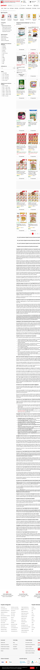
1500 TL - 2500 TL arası (6, 90)
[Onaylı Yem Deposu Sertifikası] (28, 662)
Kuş (8, 8)
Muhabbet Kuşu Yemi (24, 625)
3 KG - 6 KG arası (5, 77)
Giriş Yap (24, 5)
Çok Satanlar (22, 8)
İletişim (2, 650)
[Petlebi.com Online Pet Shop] (4, 5)
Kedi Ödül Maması (4, 617)
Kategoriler (3, 22)
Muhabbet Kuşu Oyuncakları (25, 626)
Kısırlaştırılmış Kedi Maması (5, 610)
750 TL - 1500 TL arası (6, 88)
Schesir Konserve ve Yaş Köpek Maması (29, 317)
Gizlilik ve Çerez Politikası (30, 652)
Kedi (2, 8)
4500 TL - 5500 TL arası (6, 94)
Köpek (5, 8)
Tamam (32, 667)
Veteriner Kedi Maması (24, 628)
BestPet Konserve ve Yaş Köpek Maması (26, 318)
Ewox (3, 54)
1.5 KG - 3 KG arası (5, 75)
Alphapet (4, 45)
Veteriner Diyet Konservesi (7, 30)
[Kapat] (38, 1)
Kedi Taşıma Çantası (4, 619)
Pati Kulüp (34, 8)
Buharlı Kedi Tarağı (14, 624)
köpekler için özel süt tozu (27, 577)
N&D (3, 63)
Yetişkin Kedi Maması (4, 612)
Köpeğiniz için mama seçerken (21, 284)
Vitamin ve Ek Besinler (5, 40)
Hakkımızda (3, 642)
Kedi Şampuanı (13, 620)
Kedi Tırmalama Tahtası (5, 624)
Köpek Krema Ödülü (4, 631)
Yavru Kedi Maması (4, 608)
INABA (3, 57)
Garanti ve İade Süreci (30, 648)
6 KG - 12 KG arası (5, 78)
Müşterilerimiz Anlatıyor (5, 648)
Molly (3, 61)
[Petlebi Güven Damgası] (22, 662)
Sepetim (36, 5)
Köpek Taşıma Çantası (24, 613)
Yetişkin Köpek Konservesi (6, 27)
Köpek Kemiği (3, 39)
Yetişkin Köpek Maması (24, 607)
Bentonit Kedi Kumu (4, 627)
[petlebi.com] (1, 10)
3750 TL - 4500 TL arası (6, 93)
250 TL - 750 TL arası (6, 87)
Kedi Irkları (15, 646)
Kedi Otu (12, 617)
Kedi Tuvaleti (3, 622)
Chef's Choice (5, 53)
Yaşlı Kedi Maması (14, 629)
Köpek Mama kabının (21, 411)
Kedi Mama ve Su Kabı (14, 607)
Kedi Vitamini (13, 610)
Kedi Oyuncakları (3, 620)
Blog (14, 642)
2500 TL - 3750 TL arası (6, 91)
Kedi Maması (3, 607)
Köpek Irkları (15, 648)
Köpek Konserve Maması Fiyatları (6, 84)
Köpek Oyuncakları (24, 614)
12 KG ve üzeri (4, 80)
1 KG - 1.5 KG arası (5, 74)
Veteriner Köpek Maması (25, 630)
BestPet (3, 50)
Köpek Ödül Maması (4, 37)
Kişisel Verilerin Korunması (30, 650)
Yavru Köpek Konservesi (6, 28)
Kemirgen (12, 8)
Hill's (3, 56)
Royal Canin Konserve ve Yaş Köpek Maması (30, 315)
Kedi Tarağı (13, 615)
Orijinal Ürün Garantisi (5, 644)
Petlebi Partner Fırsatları (5, 646)
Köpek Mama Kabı (24, 616)
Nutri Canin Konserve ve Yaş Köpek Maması (30, 319)
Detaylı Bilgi (19, 668)
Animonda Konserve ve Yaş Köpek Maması (31, 316)
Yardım (30, 5)
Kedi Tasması (13, 612)
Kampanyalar (28, 8)
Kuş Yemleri (23, 623)
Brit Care (4, 51)
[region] (8, 64)
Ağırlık (2, 71)
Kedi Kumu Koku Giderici (15, 608)
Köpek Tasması (23, 618)
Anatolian (4, 47)
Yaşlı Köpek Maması (14, 631)
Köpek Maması (3, 36)
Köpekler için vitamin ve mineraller (22, 368)
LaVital (3, 60)
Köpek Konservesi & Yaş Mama (25, 609)
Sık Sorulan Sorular (29, 642)
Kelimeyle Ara (4, 66)
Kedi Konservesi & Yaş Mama (5, 615)
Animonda (4, 48)
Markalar (16, 8)
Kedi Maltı (12, 622)
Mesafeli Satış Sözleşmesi (30, 644)
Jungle (3, 58)
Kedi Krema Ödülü (4, 629)
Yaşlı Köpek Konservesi (6, 31)
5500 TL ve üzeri (5, 95)
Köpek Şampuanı (24, 621)
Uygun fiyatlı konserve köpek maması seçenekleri (25, 292)
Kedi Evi (12, 619)
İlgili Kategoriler (4, 34)
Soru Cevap (15, 644)
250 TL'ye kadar (5, 85)
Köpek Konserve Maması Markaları (6, 44)
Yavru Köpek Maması (14, 627)
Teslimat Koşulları (29, 646)
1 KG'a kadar (4, 73)
